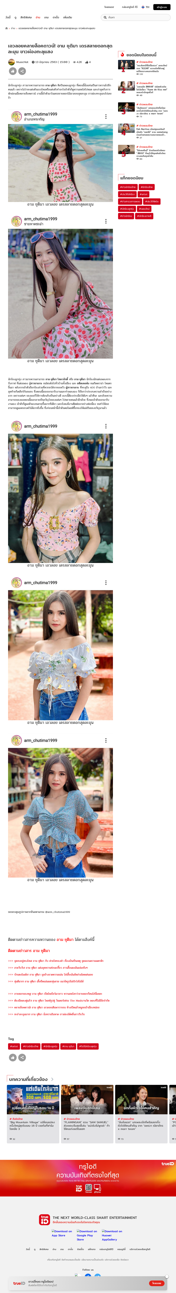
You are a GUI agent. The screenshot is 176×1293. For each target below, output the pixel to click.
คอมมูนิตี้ (121, 1249)
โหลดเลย (156, 1283)
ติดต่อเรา (124, 1259)
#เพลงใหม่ (144, 209)
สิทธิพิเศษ (26, 17)
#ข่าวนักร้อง (126, 216)
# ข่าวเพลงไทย (144, 62)
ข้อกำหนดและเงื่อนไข (71, 1259)
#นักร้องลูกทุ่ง (50, 1046)
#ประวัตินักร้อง (127, 194)
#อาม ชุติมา (68, 1046)
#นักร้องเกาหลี (144, 216)
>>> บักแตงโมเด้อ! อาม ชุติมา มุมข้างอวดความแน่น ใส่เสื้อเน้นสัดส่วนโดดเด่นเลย (50, 974)
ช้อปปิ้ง (80, 1249)
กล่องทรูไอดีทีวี (106, 1249)
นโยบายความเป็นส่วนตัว (92, 1259)
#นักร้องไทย (147, 187)
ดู (15, 17)
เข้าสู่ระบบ (162, 7)
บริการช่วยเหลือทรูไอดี (140, 1249)
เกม (46, 17)
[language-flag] (143, 7)
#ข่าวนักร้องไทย (30, 1046)
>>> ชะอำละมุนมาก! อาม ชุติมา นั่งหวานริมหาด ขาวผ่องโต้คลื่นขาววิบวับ (46, 1014)
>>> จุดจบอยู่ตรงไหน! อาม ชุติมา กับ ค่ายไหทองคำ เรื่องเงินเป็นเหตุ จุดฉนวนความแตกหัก (55, 961)
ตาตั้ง (56, 17)
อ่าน (38, 17)
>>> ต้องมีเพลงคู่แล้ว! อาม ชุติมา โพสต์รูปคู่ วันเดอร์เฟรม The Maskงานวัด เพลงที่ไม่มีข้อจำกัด (58, 1000)
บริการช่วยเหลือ (112, 1259)
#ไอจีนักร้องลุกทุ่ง (87, 1046)
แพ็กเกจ (91, 1249)
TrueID (16, 7)
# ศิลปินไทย (16, 1119)
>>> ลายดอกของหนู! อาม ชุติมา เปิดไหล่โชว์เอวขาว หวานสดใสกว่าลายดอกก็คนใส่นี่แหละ (55, 994)
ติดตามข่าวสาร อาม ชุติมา (29, 951)
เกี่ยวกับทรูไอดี (53, 1259)
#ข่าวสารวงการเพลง (130, 201)
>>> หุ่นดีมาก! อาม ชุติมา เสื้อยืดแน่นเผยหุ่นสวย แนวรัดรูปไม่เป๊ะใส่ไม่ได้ (46, 981)
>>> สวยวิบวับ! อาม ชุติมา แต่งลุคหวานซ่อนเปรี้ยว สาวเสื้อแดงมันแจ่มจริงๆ (48, 968)
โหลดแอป (109, 7)
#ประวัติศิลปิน (151, 201)
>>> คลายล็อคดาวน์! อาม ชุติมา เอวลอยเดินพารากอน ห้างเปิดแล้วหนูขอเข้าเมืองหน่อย (54, 1007)
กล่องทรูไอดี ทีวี (130, 7)
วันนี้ (8, 17)
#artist (14, 1046)
